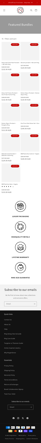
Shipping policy (20, 438)
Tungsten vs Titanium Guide (13, 343)
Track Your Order (10, 394)
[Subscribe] (34, 303)
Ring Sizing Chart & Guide (12, 334)
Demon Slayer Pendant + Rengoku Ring (9, 124)
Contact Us (8, 320)
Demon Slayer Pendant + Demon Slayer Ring (30, 93)
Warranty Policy (9, 375)
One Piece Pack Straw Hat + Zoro (30, 123)
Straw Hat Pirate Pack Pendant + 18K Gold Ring (10, 63)
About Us (7, 324)
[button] (4, 10)
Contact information (32, 438)
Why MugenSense (10, 353)
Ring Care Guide (9, 338)
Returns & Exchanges (11, 384)
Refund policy (22, 435)
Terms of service (9, 438)
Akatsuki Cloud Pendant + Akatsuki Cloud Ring (9, 154)
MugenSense (12, 435)
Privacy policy (32, 435)
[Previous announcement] (4, 2)
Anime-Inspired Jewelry (12, 348)
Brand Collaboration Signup (13, 389)
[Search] (31, 10)
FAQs (5, 329)
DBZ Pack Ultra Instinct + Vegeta (30, 154)
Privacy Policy (8, 366)
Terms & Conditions (10, 380)
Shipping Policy (9, 370)
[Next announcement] (37, 2)
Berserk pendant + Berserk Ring (30, 62)
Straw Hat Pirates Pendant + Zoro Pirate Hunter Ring (10, 93)
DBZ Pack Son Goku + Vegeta (10, 184)
